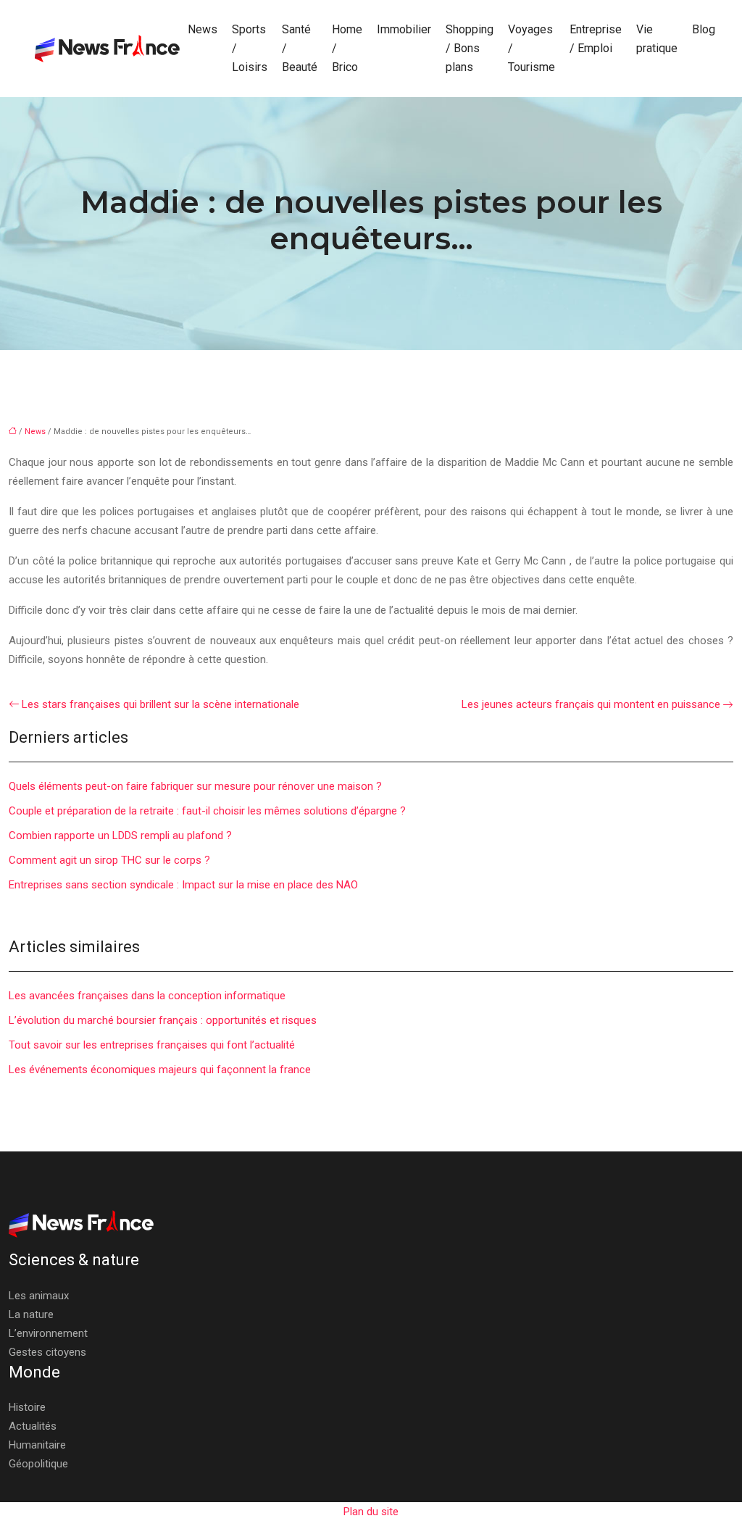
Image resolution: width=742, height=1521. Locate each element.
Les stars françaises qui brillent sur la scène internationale (160, 704)
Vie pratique (657, 38)
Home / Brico (347, 48)
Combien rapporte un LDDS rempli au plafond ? (120, 835)
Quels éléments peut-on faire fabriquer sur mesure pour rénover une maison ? (195, 786)
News (202, 29)
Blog (703, 29)
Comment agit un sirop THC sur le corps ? (109, 860)
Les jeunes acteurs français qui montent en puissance (591, 704)
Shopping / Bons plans (469, 48)
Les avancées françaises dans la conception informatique (147, 995)
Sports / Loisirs (249, 48)
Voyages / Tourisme (531, 48)
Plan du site (371, 1511)
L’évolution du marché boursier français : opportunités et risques (163, 1020)
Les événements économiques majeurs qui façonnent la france (160, 1069)
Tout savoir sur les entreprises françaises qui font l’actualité (152, 1044)
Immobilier (404, 29)
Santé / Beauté (299, 48)
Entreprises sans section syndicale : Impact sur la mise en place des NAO (183, 884)
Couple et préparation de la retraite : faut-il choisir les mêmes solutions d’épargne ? (207, 810)
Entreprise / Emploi (596, 38)
